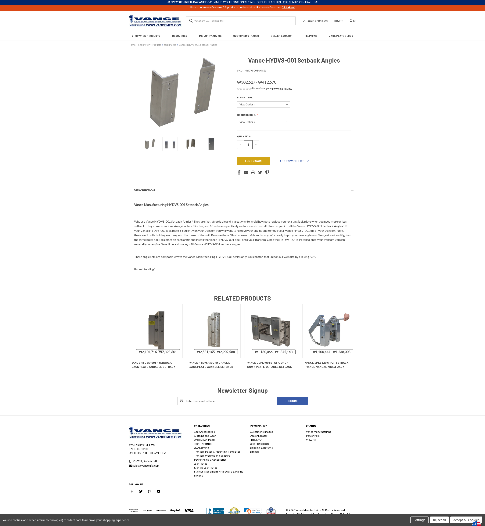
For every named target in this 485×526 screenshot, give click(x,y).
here (312, 256)
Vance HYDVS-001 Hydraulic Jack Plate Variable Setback (153, 365)
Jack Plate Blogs (341, 35)
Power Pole (313, 435)
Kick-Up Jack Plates (205, 467)
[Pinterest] (267, 172)
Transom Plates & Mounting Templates (217, 451)
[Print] (253, 172)
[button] (281, 88)
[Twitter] (260, 172)
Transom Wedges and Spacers (212, 455)
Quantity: (244, 136)
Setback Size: (246, 114)
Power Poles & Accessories (210, 459)
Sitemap (255, 451)
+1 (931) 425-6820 (144, 461)
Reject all (439, 520)
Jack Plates (200, 463)
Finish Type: (245, 97)
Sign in (310, 20)
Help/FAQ (310, 35)
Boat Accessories (204, 431)
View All (311, 439)
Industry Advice (210, 35)
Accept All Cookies (466, 520)
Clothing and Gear (205, 435)
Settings (419, 520)
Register (323, 20)
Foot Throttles (203, 443)
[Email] (246, 172)
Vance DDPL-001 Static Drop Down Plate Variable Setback (269, 365)
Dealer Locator (282, 35)
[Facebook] (239, 172)
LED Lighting (201, 447)
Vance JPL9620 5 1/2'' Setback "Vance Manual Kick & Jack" (326, 365)
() (354, 20)
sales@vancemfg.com (145, 465)
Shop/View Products (146, 35)
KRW (337, 20)
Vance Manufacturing (318, 431)
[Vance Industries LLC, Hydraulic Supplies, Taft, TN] (215, 512)
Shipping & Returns (261, 447)
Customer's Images (246, 35)
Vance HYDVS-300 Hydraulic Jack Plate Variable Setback (211, 365)
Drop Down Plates (205, 439)
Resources (179, 35)
